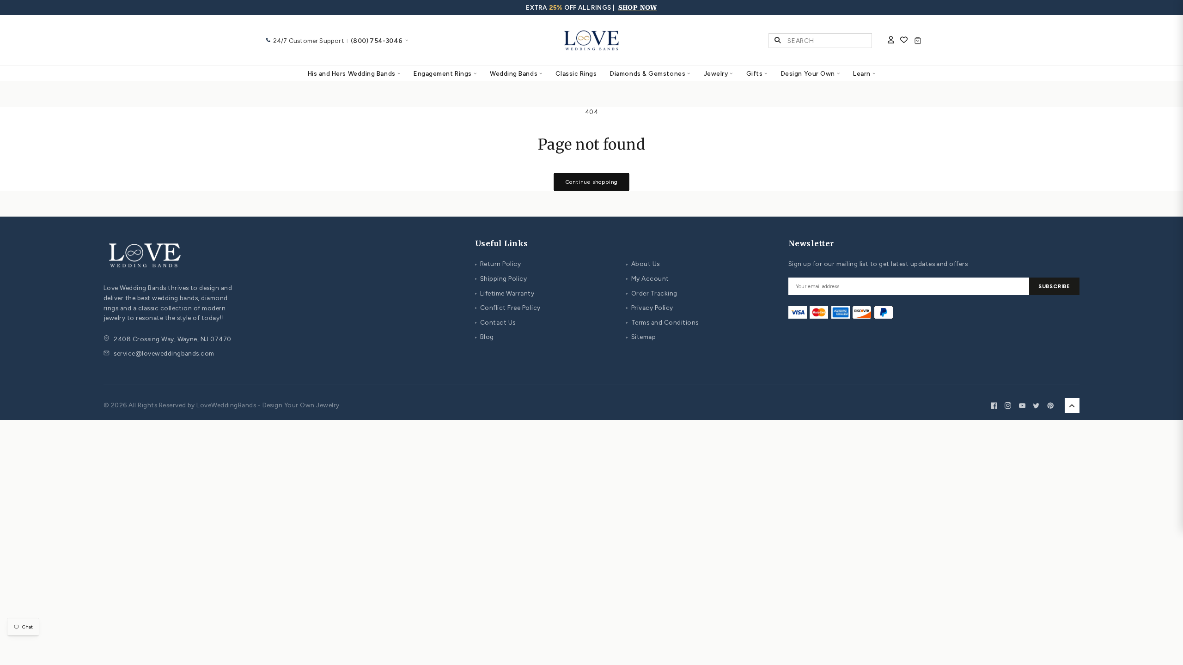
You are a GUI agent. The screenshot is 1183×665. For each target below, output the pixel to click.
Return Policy (498, 263)
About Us (643, 263)
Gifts (754, 73)
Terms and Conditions (662, 322)
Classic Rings (576, 73)
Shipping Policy (501, 278)
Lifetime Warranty (504, 293)
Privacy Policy (649, 307)
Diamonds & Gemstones (647, 73)
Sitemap (641, 336)
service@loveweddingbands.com (164, 353)
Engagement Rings (443, 73)
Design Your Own (808, 73)
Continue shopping (591, 182)
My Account (647, 278)
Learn (862, 73)
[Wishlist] (904, 41)
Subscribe (1054, 286)
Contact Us (495, 322)
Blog (484, 336)
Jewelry (716, 73)
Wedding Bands (513, 73)
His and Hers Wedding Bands (352, 73)
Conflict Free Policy (507, 307)
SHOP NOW (637, 7)
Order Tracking (651, 293)
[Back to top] (1072, 405)
